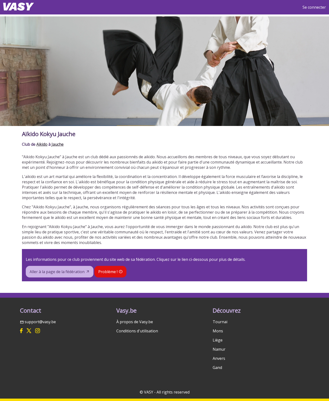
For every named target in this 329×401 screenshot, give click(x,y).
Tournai (220, 321)
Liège (218, 340)
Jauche (58, 144)
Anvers (219, 358)
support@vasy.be (40, 321)
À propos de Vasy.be (134, 321)
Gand (217, 367)
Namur (219, 349)
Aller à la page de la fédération (57, 271)
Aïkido (41, 144)
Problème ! (108, 271)
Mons (218, 331)
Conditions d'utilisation (137, 331)
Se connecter (314, 7)
